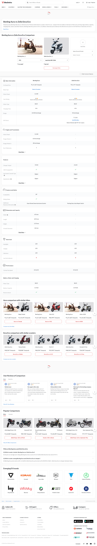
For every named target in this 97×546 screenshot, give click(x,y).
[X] (87, 543)
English (77, 2)
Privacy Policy (5, 526)
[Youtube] (91, 543)
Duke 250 (32, 537)
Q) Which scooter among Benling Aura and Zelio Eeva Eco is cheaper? (21, 458)
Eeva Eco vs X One (79, 354)
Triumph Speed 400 (64, 535)
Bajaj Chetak (21, 314)
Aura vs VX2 (48, 321)
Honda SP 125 (25, 535)
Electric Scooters (36, 89)
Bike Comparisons (12, 442)
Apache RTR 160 (13, 537)
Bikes (4, 414)
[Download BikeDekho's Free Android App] (88, 521)
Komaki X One (83, 347)
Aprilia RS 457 (21, 537)
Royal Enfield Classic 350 (12, 535)
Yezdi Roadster (56, 535)
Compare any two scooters (9, 359)
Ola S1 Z (51, 347)
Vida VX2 (51, 314)
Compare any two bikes (8, 326)
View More (21, 152)
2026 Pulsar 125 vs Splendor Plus (79, 437)
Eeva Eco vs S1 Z (48, 354)
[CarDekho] (78, 529)
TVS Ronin (39, 535)
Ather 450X (83, 314)
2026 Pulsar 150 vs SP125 (18, 437)
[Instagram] (94, 543)
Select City (91, 7)
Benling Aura (21, 56)
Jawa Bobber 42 (47, 537)
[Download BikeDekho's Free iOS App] (78, 521)
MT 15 (19, 535)
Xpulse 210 (44, 535)
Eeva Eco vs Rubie (18, 354)
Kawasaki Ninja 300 (39, 537)
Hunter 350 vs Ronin (48, 437)
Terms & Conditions (6, 524)
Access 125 (33, 535)
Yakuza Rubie (21, 347)
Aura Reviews (11, 404)
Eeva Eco (10, 379)
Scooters (11, 414)
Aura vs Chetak (18, 321)
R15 (29, 535)
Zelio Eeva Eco (47, 56)
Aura (4, 379)
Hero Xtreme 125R (5, 537)
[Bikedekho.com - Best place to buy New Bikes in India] (7, 2)
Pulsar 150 (27, 537)
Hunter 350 (4, 535)
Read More (5, 29)
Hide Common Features (87, 74)
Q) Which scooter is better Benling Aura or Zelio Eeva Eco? (19, 452)
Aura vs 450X (79, 321)
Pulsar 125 (50, 535)
